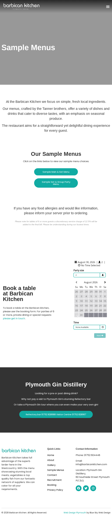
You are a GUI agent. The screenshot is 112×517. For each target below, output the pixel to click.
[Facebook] (79, 488)
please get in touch (14, 318)
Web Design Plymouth (75, 512)
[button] (108, 6)
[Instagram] (93, 488)
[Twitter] (86, 488)
